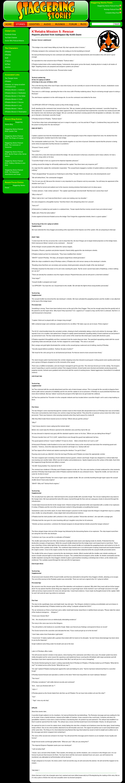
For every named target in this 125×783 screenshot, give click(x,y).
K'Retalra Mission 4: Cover (13, 99)
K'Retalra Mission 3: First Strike (15, 96)
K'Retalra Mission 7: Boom (13, 108)
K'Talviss (8, 61)
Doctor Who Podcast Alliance (14, 40)
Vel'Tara (7, 64)
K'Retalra (8, 51)
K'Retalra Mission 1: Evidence (15, 90)
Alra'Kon (7, 67)
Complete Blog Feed (112, 13)
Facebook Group (10, 34)
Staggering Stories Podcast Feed (108, 6)
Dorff (6, 58)
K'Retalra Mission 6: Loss (13, 105)
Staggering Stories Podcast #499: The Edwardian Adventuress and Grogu (14, 172)
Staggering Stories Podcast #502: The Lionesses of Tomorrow (14, 145)
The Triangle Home (11, 78)
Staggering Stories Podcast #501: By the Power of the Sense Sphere (15, 154)
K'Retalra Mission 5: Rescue (14, 102)
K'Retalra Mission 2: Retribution (15, 93)
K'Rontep (8, 55)
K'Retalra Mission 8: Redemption (16, 112)
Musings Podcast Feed (112, 9)
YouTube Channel (11, 37)
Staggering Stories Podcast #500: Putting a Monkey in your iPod (15, 163)
